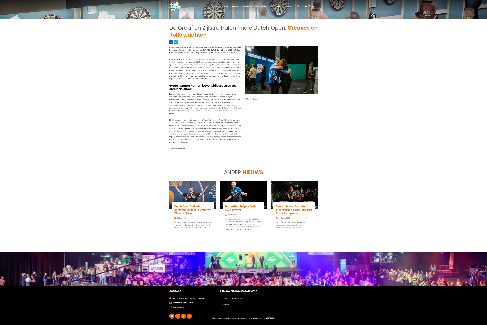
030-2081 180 (178, 307)
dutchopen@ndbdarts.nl (183, 303)
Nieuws (235, 6)
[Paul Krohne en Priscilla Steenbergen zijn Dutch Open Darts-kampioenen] (294, 195)
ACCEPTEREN (269, 318)
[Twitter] (312, 6)
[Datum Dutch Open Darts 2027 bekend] (243, 195)
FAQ (271, 6)
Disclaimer (224, 304)
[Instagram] (316, 6)
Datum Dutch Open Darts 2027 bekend (241, 208)
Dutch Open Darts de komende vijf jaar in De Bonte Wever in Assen (192, 210)
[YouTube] (306, 6)
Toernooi (246, 6)
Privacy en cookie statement (232, 298)
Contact (289, 6)
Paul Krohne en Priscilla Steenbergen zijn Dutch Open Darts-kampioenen (294, 210)
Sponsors (260, 6)
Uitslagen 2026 (221, 6)
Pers (279, 6)
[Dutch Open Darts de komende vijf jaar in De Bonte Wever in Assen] (192, 195)
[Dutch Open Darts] (175, 6)
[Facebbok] (309, 6)
